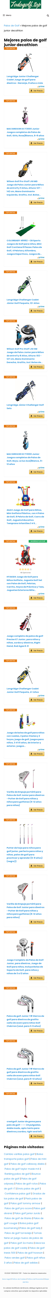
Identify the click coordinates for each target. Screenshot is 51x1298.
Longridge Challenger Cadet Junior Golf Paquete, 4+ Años (23, 690)
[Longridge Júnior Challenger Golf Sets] (25, 390)
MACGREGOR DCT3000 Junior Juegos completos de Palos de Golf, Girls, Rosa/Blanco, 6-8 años (25, 132)
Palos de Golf (11, 25)
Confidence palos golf (18, 1193)
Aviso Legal (6, 1279)
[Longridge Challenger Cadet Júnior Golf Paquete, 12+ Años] (25, 285)
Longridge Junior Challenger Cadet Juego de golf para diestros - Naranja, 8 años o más (25, 80)
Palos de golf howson (30, 1252)
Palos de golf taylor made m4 (22, 1168)
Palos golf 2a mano (21, 1243)
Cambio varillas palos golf (19, 1154)
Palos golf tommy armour (25, 1203)
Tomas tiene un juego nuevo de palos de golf (23, 1238)
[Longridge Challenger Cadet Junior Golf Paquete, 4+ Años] (25, 674)
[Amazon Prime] (40, 86)
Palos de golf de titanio (18, 1218)
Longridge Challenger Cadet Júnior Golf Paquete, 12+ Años (23, 301)
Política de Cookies (19, 1279)
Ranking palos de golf (17, 1173)
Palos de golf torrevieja (18, 1233)
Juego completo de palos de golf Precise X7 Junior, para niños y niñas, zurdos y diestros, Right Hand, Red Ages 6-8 (25, 641)
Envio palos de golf (28, 1188)
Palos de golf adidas (26, 1262)
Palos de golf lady (30, 1228)
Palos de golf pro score (18, 1208)
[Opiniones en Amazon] (25, 569)
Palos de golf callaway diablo (27, 1163)
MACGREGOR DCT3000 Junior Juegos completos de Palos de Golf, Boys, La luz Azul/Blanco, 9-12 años (25, 459)
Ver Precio (38, 90)
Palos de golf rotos (27, 1183)
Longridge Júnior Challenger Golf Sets (25, 406)
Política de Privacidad (35, 1279)
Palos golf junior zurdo (27, 1213)
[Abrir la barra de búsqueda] (48, 15)
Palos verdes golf (15, 1257)
